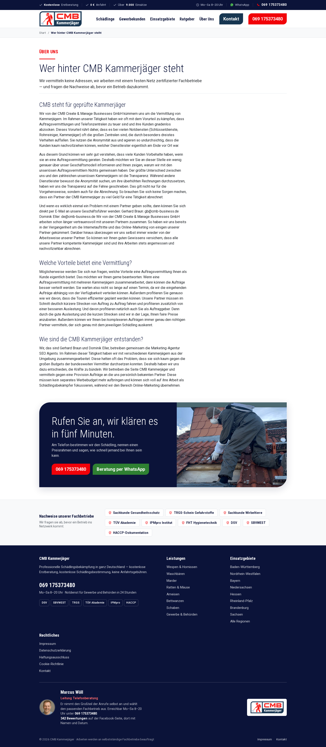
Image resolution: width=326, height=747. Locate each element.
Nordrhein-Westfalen (245, 574)
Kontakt (231, 19)
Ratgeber (187, 19)
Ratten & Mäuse (178, 587)
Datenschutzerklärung (55, 650)
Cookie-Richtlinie (51, 664)
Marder (172, 581)
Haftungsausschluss (54, 657)
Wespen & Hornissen (182, 567)
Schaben (173, 608)
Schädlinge (105, 19)
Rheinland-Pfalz (241, 601)
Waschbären (176, 574)
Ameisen (173, 594)
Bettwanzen (175, 601)
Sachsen (236, 614)
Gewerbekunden (132, 19)
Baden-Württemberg (245, 567)
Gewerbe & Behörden (182, 614)
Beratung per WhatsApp (121, 469)
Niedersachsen (241, 587)
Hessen (235, 594)
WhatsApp (242, 4)
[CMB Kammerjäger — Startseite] (60, 19)
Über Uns (206, 19)
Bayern (235, 581)
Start (42, 32)
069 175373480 (267, 19)
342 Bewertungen (74, 718)
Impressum (47, 644)
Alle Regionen (240, 621)
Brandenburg (239, 608)
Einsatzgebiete (162, 19)
